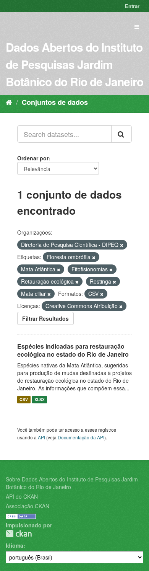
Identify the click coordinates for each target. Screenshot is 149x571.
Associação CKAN (27, 506)
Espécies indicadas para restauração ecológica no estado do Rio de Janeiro (73, 350)
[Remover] (121, 245)
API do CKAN (22, 496)
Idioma (14, 545)
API (41, 437)
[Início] (9, 102)
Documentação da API (81, 437)
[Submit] (121, 134)
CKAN (19, 534)
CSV (23, 399)
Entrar (132, 6)
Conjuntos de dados (55, 102)
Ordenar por (33, 158)
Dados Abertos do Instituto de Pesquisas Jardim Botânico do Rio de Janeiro (74, 64)
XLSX (39, 399)
